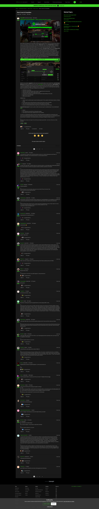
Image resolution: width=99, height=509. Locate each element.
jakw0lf (21, 301)
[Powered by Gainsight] (49, 482)
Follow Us (57, 486)
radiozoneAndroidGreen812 (25, 410)
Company (46, 486)
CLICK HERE (40, 84)
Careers (46, 489)
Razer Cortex (30, 8)
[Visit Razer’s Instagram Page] (56, 490)
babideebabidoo (23, 223)
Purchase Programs (18, 493)
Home (17, 8)
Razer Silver (67, 2)
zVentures (47, 493)
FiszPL (21, 375)
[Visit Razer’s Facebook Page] (56, 488)
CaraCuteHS (22, 400)
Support (39, 2)
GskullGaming (22, 197)
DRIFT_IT (21, 268)
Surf (21, 163)
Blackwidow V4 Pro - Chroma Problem (71, 26)
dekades (21, 17)
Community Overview (23, 8)
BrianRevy (22, 347)
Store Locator (17, 491)
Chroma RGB (27, 489)
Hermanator (22, 385)
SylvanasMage (23, 281)
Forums (32, 2)
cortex (22, 123)
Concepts (26, 491)
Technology (27, 488)
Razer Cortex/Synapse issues (69, 18)
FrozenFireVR (22, 213)
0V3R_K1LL (22, 259)
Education (16, 496)
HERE (21, 108)
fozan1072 (22, 456)
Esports (26, 493)
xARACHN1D (22, 152)
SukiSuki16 (22, 466)
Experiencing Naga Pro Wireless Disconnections (73, 21)
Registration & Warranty (39, 489)
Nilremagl (22, 233)
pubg (25, 123)
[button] (81, 2)
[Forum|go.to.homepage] (22, 2)
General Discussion (67, 16)
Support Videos (37, 496)
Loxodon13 (22, 291)
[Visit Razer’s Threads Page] (56, 491)
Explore (26, 486)
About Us (46, 488)
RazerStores (17, 488)
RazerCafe (16, 489)
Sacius (21, 362)
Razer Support (66, 19)
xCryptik (21, 184)
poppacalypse (22, 319)
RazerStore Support (38, 491)
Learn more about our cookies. (68, 501)
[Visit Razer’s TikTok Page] (56, 497)
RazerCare (37, 493)
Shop (16, 486)
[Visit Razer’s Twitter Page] (56, 493)
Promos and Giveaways (57, 2)
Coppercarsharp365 (23, 435)
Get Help (36, 488)
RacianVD (22, 243)
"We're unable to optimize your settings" (71, 29)
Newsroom (47, 491)
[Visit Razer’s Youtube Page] (56, 495)
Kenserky (22, 333)
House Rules (46, 2)
